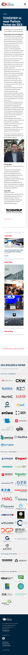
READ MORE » (6, 255)
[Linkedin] (3, 638)
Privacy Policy (5, 643)
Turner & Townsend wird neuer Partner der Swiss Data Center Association (13, 250)
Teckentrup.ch (8, 219)
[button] (25, 4)
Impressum (5, 642)
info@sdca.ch (5, 630)
